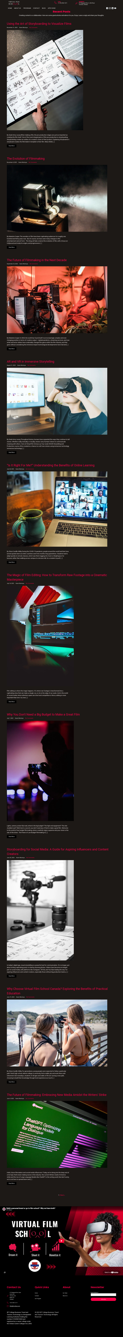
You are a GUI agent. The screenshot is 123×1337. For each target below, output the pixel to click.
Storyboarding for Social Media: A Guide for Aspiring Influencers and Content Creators (57, 852)
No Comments (33, 27)
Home (10, 8)
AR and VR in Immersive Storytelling (30, 361)
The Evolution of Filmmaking (26, 158)
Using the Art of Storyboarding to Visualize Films (39, 23)
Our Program (38, 1298)
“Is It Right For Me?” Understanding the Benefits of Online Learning (50, 465)
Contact (36, 8)
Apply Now (51, 8)
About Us (17, 8)
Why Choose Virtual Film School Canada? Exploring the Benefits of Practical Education (57, 991)
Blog (44, 8)
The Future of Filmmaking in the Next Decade (37, 260)
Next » (63, 1195)
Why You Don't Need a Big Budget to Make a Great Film (43, 714)
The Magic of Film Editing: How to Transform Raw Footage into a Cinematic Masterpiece (57, 577)
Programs (27, 8)
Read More (12, 146)
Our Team (65, 1293)
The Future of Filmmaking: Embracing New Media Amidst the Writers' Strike (56, 1095)
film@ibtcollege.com (15, 1306)
